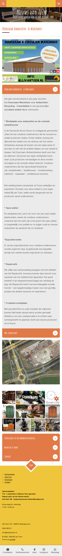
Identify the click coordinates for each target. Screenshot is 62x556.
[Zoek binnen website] (3, 3)
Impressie (8, 480)
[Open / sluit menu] (59, 3)
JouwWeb (12, 539)
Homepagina (10, 474)
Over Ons (8, 477)
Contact (7, 482)
